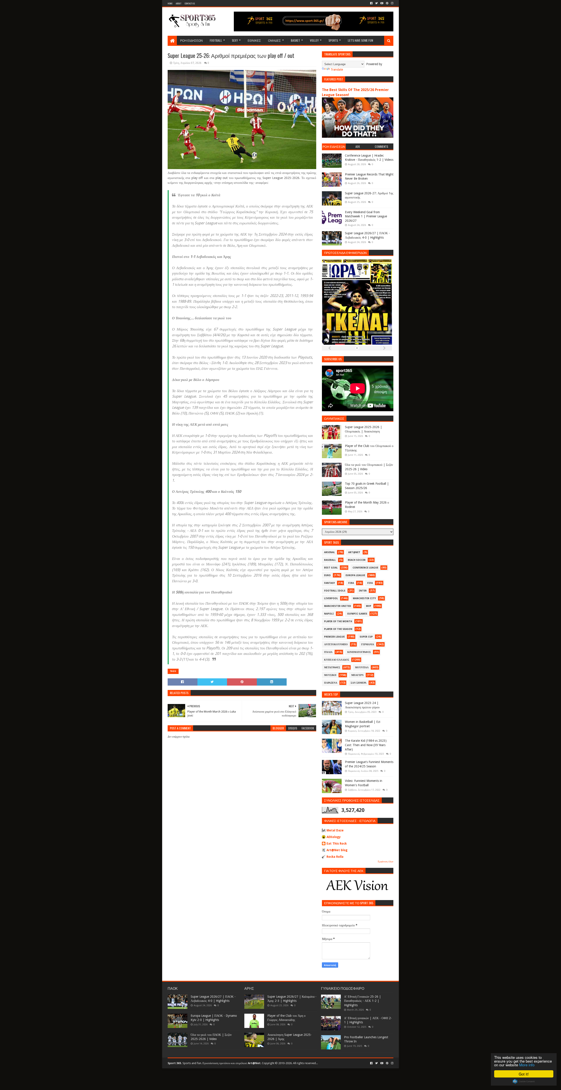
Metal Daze (335, 830)
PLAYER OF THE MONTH (338, 621)
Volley (314, 40)
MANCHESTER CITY (364, 598)
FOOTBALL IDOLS (334, 590)
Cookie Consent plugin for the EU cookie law (524, 1081)
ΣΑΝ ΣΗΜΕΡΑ (358, 682)
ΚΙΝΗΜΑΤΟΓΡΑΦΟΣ (359, 652)
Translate (337, 69)
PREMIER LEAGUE (334, 636)
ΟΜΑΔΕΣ (274, 40)
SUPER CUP (366, 636)
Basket (295, 40)
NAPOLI (329, 613)
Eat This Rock (337, 843)
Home (170, 3)
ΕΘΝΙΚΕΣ (254, 40)
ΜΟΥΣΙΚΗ (330, 675)
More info (526, 1064)
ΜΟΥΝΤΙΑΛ (362, 667)
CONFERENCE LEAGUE (365, 567)
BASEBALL (330, 560)
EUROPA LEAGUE (355, 575)
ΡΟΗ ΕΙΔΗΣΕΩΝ (191, 40)
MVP (368, 606)
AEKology (334, 837)
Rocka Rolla (335, 856)
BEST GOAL (331, 567)
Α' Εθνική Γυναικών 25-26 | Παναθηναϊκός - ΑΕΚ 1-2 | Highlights (362, 1001)
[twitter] (376, 3)
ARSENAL (329, 552)
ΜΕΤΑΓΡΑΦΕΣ (332, 667)
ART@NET (354, 552)
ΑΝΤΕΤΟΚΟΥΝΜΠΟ (336, 644)
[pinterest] (387, 3)
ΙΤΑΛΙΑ (328, 652)
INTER (363, 590)
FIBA (351, 583)
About (178, 3)
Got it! (524, 1074)
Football (216, 40)
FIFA (370, 583)
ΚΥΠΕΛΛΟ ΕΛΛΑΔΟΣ (336, 659)
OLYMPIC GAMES (357, 613)
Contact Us (190, 3)
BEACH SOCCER (357, 560)
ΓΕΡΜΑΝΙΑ (367, 644)
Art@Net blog (337, 850)
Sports (333, 40)
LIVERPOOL (331, 598)
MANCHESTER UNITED (337, 606)
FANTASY (329, 583)
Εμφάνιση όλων (385, 861)
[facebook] (371, 3)
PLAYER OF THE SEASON (338, 629)
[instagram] (391, 3)
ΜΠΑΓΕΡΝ (357, 675)
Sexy (235, 40)
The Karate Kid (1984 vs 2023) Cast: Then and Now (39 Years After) (366, 745)
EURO (327, 575)
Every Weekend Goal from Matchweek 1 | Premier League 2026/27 (366, 216)
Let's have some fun (360, 40)
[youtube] (382, 3)
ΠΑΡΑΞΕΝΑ (330, 682)
